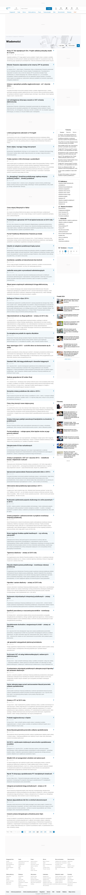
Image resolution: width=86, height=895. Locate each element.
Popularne (62, 132)
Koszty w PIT (61, 227)
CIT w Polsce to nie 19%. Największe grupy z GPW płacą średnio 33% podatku (68, 142)
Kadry (19, 12)
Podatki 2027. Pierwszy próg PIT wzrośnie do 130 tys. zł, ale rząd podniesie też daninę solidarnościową (68, 150)
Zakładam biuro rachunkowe (61, 861)
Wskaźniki (63, 218)
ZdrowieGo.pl (70, 876)
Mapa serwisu (72, 891)
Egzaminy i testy (21, 880)
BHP (19, 867)
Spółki (44, 862)
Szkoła (19, 877)
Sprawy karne (33, 862)
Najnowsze (68, 132)
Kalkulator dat (62, 204)
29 (73, 251)
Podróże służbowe (59, 880)
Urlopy (19, 865)
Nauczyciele (20, 879)
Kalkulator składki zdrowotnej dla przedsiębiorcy (66, 184)
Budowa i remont (71, 865)
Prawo (39, 12)
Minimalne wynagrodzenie (60, 877)
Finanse (69, 864)
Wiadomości (21, 36)
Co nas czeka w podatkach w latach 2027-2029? (67, 171)
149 (45, 831)
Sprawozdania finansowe (60, 867)
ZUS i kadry (8, 865)
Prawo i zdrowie (34, 870)
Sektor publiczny (32, 12)
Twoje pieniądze (47, 12)
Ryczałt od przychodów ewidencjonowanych (64, 230)
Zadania (7, 879)
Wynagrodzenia (21, 862)
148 (41, 831)
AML (56, 868)
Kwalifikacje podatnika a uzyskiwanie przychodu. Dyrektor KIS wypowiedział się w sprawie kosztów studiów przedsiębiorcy (68, 139)
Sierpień (70, 248)
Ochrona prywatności (16, 891)
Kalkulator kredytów (63, 196)
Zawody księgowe (9, 867)
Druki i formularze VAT (64, 214)
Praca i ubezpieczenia (47, 864)
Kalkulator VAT (62, 198)
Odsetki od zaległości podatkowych (66, 200)
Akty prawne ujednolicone (36, 882)
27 (68, 251)
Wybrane (74, 132)
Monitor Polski (33, 877)
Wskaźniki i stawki (59, 874)
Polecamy (60, 401)
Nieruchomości (61, 12)
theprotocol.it (70, 883)
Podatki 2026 (61, 296)
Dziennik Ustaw (34, 876)
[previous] (22, 832)
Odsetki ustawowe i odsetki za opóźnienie (68, 220)
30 (76, 251)
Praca (32, 867)
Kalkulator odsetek (46, 880)
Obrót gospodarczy (10, 864)
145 (30, 831)
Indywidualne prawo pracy (23, 861)
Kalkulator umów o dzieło (64, 192)
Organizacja (8, 876)
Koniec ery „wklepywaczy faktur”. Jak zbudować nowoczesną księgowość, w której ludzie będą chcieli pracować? (68, 167)
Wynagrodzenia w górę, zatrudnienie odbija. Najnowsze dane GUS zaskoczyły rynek (68, 153)
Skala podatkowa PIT (63, 226)
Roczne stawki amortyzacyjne (65, 233)
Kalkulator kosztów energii (64, 194)
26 (65, 251)
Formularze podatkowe (64, 215)
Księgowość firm (10, 859)
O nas (7, 891)
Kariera (48, 891)
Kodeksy (32, 883)
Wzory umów (70, 880)
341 (50, 831)
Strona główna (9, 36)
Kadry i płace (8, 882)
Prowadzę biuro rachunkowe (61, 862)
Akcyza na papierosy (63, 237)
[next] (54, 832)
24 (60, 251)
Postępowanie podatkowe (64, 210)
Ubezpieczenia (21, 864)
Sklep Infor (33, 868)
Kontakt (58, 891)
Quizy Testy (61, 239)
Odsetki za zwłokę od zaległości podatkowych (66, 223)
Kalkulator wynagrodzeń (64, 188)
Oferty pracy (70, 885)
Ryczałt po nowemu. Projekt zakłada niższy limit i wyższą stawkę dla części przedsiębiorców (68, 160)
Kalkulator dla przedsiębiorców (65, 187)
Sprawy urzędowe (34, 865)
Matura (19, 883)
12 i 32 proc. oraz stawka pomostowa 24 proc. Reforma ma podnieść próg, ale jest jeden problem (67, 135)
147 (37, 832)
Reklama (64, 891)
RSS (53, 891)
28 (71, 251)
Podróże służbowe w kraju (60, 876)
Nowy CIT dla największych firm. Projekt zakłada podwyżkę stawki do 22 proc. (67, 157)
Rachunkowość (62, 208)
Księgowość (12, 12)
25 (62, 251)
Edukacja (69, 12)
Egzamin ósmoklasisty (22, 885)
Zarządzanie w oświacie (23, 882)
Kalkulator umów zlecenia (64, 190)
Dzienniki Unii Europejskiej (36, 880)
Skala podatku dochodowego (61, 883)
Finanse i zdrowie (46, 868)
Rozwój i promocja (9, 880)
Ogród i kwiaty (70, 867)
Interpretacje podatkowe (64, 241)
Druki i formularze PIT (63, 212)
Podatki (7, 861)
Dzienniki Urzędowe (35, 879)
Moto (54, 12)
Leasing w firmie (46, 867)
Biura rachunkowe (59, 859)
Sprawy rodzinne (34, 861)
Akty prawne (33, 874)
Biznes (24, 12)
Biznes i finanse (46, 861)
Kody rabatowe (71, 879)
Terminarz (63, 248)
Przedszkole (20, 876)
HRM (19, 868)
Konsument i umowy (35, 864)
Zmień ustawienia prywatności (30, 891)
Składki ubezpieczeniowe (60, 879)
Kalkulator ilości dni (63, 202)
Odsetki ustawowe (59, 882)
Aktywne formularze (66, 206)
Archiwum (69, 877)
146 (34, 831)
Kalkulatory (63, 181)
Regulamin (42, 891)
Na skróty (70, 874)
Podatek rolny (62, 235)
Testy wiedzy (20, 887)
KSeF (75, 12)
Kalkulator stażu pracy (47, 882)
